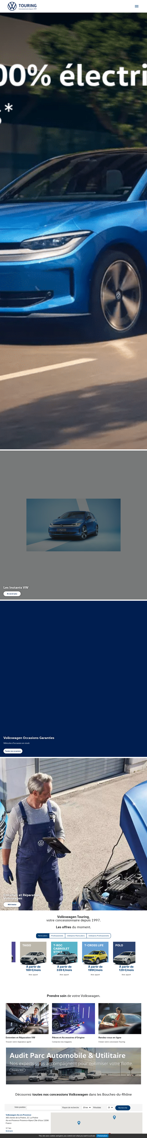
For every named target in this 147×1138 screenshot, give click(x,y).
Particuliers (42, 936)
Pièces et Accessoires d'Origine (68, 1037)
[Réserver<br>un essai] (142, 310)
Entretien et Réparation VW (20, 1037)
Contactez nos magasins (62, 1042)
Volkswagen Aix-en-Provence (18, 1115)
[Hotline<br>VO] (142, 331)
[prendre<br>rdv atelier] (142, 299)
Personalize (102, 1136)
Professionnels (57, 936)
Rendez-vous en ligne (109, 1037)
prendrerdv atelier (141, 303)
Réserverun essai (141, 313)
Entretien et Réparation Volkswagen (21, 896)
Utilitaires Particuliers (76, 936)
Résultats (97, 1108)
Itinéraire (9, 1131)
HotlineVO (141, 335)
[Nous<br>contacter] (142, 321)
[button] (114, 1117)
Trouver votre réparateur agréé (18, 1042)
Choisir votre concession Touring (111, 1042)
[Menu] (137, 6)
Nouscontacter (142, 324)
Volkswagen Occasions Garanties (28, 738)
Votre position (20, 1107)
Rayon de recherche (70, 1108)
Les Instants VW (15, 587)
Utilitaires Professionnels (99, 936)
